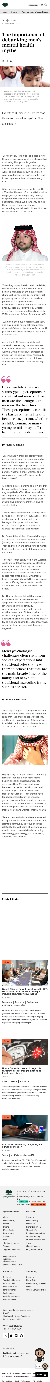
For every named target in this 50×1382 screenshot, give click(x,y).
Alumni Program (33, 1246)
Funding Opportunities (35, 1233)
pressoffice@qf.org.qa (12, 1264)
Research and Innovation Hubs (10, 1285)
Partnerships (8, 1233)
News (4, 1081)
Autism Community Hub (36, 1290)
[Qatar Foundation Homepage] (6, 4)
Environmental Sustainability (9, 1291)
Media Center (9, 1230)
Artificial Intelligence (12, 1296)
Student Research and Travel (35, 1241)
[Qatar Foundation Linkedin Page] (16, 1335)
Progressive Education (35, 1249)
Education (7, 1002)
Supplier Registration (12, 1249)
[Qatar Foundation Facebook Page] (11, 1335)
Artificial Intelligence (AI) (13, 1005)
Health (14, 1081)
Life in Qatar (31, 1280)
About (5, 1217)
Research (19, 1002)
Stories (14, 12)
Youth (5, 1155)
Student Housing (33, 1236)
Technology (32, 1002)
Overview (30, 1217)
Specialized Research (12, 1280)
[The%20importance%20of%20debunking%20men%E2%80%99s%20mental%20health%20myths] (3, 61)
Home (4, 12)
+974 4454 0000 (14, 1328)
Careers (6, 1236)
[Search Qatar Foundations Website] (45, 4)
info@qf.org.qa (15, 1325)
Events (6, 1227)
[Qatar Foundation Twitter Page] (5, 1335)
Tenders (6, 1246)
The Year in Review (11, 1243)
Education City (9, 1220)
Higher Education (33, 1227)
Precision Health (10, 1299)
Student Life (31, 1230)
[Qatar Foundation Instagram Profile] (21, 1335)
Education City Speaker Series (36, 1285)
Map (5, 1239)
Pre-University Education (32, 1222)
